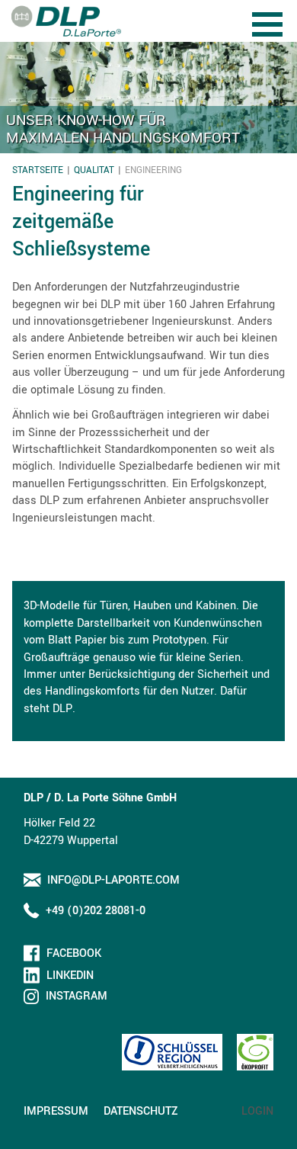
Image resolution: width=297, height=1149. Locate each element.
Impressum (56, 1111)
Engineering (153, 170)
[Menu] (269, 13)
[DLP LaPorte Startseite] (66, 20)
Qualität (94, 170)
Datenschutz (141, 1111)
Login (257, 1111)
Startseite (37, 170)
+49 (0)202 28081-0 (95, 911)
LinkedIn (70, 976)
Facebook (73, 953)
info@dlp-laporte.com (113, 880)
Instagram (76, 996)
